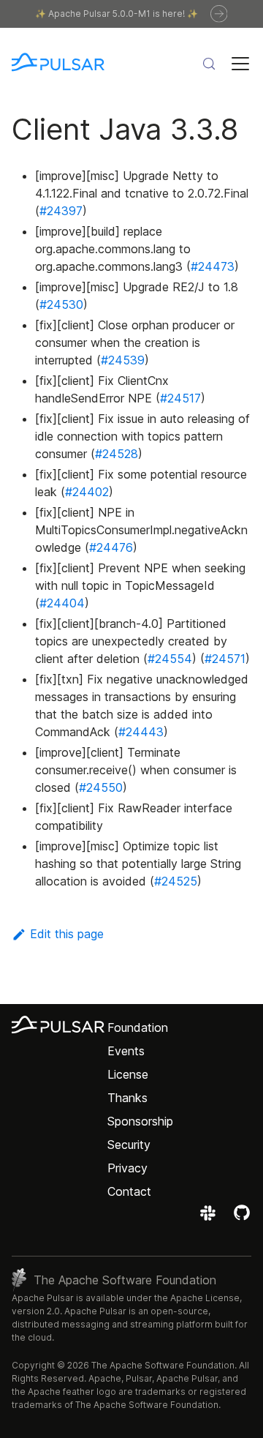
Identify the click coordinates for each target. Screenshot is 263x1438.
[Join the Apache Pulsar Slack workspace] (210, 1217)
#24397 (61, 210)
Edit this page (67, 933)
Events (126, 1051)
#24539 (123, 360)
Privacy (127, 1168)
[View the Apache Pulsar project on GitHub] (241, 1217)
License (127, 1074)
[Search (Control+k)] (209, 63)
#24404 (62, 603)
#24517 (180, 398)
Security (128, 1144)
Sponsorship (140, 1121)
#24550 (101, 787)
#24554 (170, 658)
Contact (129, 1191)
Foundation (137, 1027)
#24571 (225, 658)
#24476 (111, 547)
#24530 (61, 304)
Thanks (127, 1097)
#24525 (175, 881)
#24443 (141, 731)
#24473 (213, 266)
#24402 (87, 491)
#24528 (116, 453)
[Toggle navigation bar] (240, 64)
